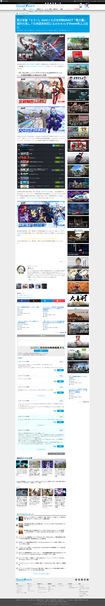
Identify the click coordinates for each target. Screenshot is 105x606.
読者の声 (55, 9)
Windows (31, 11)
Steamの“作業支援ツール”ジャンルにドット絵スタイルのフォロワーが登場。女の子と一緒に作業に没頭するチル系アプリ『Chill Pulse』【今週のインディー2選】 (41, 482)
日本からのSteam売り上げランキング (36, 66)
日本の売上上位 (46, 191)
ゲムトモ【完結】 (82, 593)
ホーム (18, 9)
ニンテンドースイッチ (42, 592)
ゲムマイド (85, 9)
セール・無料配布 (51, 585)
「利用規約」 (33, 354)
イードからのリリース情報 (42, 601)
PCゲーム (31, 9)
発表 (49, 587)
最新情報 (49, 583)
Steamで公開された (31, 64)
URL (30, 279)
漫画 (61, 9)
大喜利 (70, 585)
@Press (65, 601)
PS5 (39, 585)
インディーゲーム (48, 11)
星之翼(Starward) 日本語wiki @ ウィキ (27, 297)
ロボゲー (18, 487)
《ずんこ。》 (62, 261)
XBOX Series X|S (41, 587)
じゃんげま (81, 585)
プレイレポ (19, 587)
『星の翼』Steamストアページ (25, 295)
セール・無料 (48, 9)
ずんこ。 (31, 268)
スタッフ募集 (50, 601)
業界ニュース (51, 589)
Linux (41, 11)
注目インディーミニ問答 (21, 592)
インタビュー (19, 589)
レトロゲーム (61, 585)
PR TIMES (55, 601)
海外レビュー (19, 591)
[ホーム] (17, 13)
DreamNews (60, 601)
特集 (24, 9)
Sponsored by (57, 332)
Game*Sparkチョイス (73, 587)
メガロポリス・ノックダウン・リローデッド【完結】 (84, 589)
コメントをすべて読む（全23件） (56, 453)
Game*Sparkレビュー (21, 585)
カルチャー (60, 583)
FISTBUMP (77, 9)
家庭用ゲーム (40, 9)
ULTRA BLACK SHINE (83, 591)
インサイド (68, 9)
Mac (36, 11)
